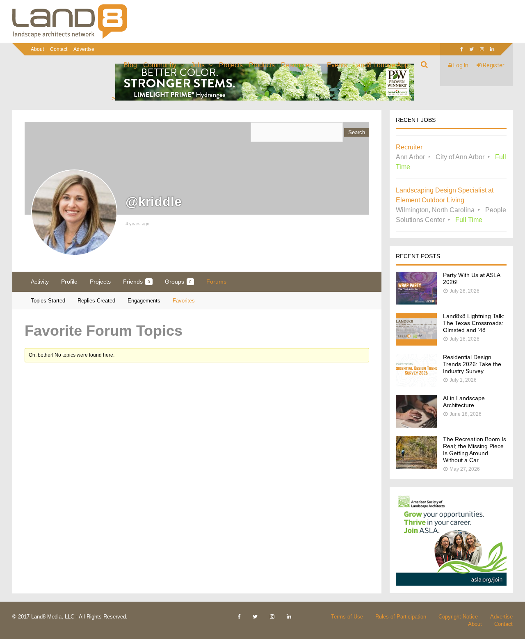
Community (159, 65)
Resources (297, 65)
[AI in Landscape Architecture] (416, 425)
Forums (216, 281)
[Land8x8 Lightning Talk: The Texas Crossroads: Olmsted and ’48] (416, 343)
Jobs (198, 65)
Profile (69, 281)
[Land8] (69, 37)
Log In (460, 65)
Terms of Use (347, 617)
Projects (231, 65)
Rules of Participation (400, 617)
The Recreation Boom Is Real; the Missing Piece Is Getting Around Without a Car (474, 449)
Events (337, 65)
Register (493, 65)
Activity (40, 281)
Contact (58, 49)
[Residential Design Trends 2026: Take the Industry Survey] (416, 384)
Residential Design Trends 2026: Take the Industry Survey (472, 364)
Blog (130, 65)
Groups (178, 281)
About (37, 49)
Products (262, 65)
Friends (136, 281)
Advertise (83, 49)
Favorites (184, 301)
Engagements (144, 301)
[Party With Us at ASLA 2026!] (416, 302)
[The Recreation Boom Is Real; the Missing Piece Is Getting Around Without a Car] (416, 466)
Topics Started (48, 301)
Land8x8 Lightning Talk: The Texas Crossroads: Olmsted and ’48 (473, 323)
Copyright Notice (458, 617)
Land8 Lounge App (381, 65)
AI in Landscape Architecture (464, 401)
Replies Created (96, 301)
